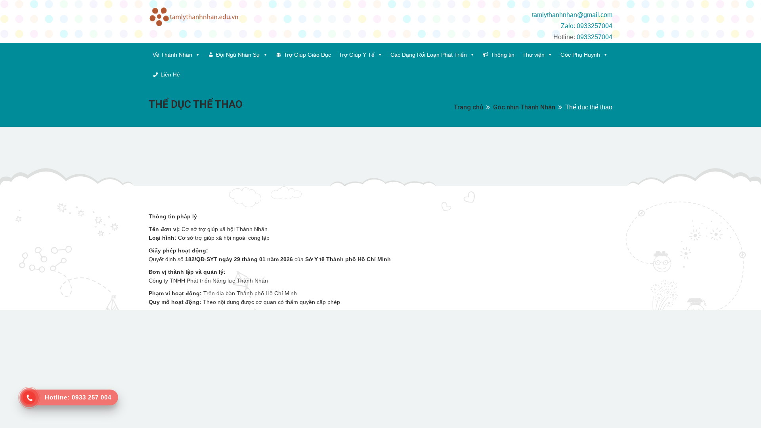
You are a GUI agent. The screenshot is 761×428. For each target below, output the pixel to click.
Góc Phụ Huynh (580, 55)
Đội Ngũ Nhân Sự (238, 55)
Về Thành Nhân (172, 55)
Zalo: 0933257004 (586, 26)
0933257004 (594, 37)
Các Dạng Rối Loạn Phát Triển (428, 55)
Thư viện (533, 55)
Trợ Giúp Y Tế (357, 55)
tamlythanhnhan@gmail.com (572, 14)
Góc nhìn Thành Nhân (524, 107)
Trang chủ (468, 107)
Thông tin (502, 55)
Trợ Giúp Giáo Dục (307, 55)
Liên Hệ (170, 74)
